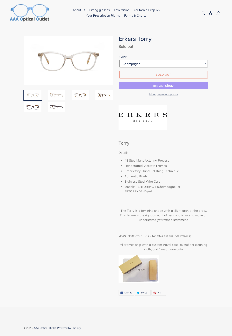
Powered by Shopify (69, 328)
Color (123, 57)
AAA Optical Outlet (44, 328)
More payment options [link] (163, 94)
